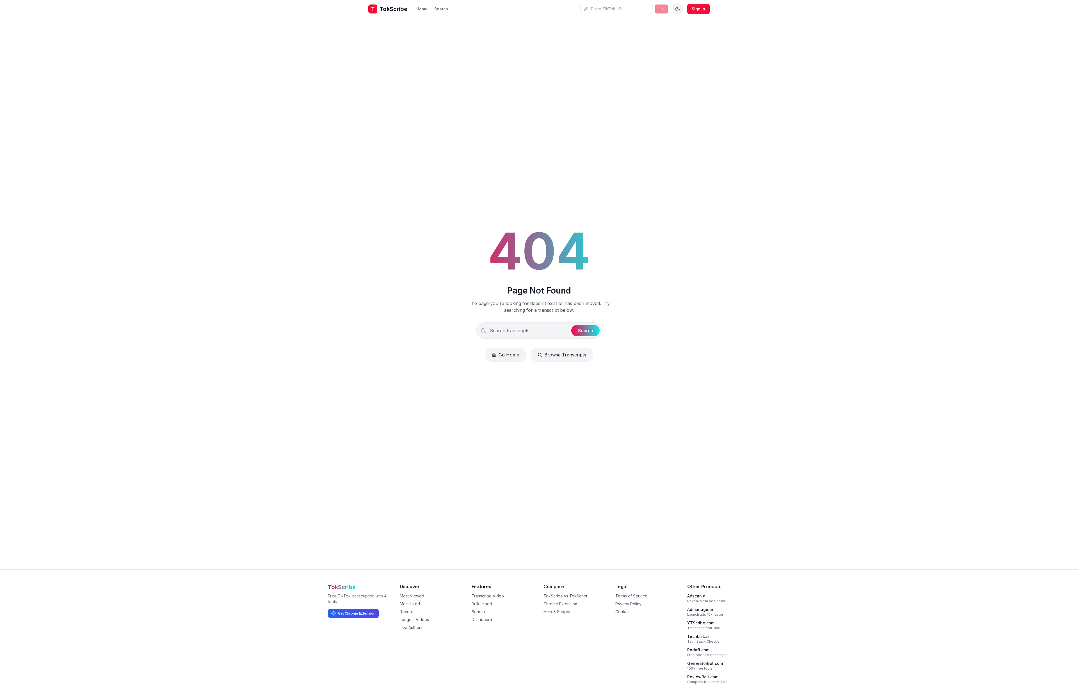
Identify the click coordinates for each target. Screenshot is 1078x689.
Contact (622, 611)
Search (441, 8)
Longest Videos (414, 619)
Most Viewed (412, 596)
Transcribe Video (488, 596)
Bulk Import (482, 603)
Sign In (698, 8)
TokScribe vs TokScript (565, 596)
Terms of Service (631, 596)
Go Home (509, 355)
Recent (406, 611)
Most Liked (410, 603)
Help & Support (557, 611)
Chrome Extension (560, 603)
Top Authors (411, 627)
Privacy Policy (628, 603)
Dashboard (482, 619)
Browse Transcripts (565, 355)
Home (422, 8)
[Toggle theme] (678, 9)
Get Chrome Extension (356, 613)
